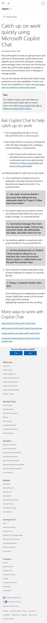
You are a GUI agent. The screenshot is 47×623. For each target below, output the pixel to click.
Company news (7, 570)
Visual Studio (7, 551)
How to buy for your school (11, 460)
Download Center (8, 409)
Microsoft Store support (10, 413)
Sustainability (7, 590)
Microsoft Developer (9, 527)
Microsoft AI (6, 484)
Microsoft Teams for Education (12, 452)
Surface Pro (6, 366)
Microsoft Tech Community (11, 539)
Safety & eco (16, 615)
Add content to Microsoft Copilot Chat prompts (22, 328)
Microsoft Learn (8, 531)
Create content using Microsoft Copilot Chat (20, 333)
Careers (5, 563)
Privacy (24, 611)
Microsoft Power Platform (10, 500)
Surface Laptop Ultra (9, 374)
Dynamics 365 (7, 492)
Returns (5, 417)
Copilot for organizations (10, 382)
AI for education (8, 472)
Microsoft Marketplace (10, 543)
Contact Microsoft (15, 611)
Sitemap (5, 611)
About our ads (33, 615)
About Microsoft (8, 566)
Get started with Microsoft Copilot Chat (18, 323)
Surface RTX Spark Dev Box (11, 378)
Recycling (24, 615)
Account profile (7, 405)
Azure (5, 523)
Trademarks (6, 615)
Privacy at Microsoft (9, 574)
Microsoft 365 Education (10, 456)
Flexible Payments (8, 433)
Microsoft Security (8, 488)
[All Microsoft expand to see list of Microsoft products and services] (3, 3)
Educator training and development (13, 464)
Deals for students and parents (12, 468)
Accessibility (7, 586)
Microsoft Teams (8, 504)
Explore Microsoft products (11, 390)
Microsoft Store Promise (10, 429)
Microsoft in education (10, 444)
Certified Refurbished (9, 425)
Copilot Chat (16, 132)
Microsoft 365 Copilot (9, 508)
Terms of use (32, 611)
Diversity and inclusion (10, 582)
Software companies (9, 547)
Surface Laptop (7, 370)
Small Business (7, 512)
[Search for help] (9, 3)
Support (5, 8)
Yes (16, 353)
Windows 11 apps (8, 394)
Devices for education (9, 448)
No (30, 353)
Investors (6, 578)
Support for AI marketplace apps (13, 535)
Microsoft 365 (7, 496)
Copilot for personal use (10, 386)
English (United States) (14, 597)
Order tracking (7, 421)
